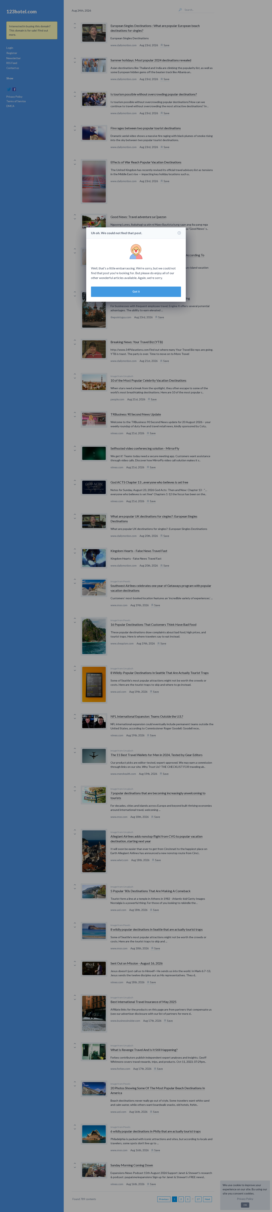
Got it (136, 291)
